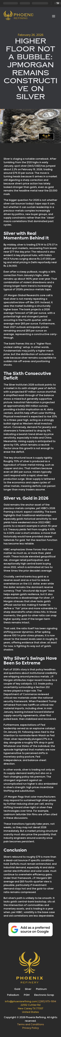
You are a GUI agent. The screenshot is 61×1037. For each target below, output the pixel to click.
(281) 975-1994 (47, 1001)
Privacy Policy (30, 1028)
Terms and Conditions (30, 1024)
